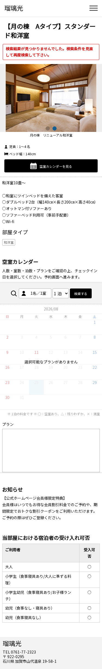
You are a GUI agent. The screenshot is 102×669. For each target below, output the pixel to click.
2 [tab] (54, 128)
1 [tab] (47, 128)
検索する (80, 293)
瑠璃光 (13, 7)
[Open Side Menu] (93, 8)
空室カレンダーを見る (55, 166)
